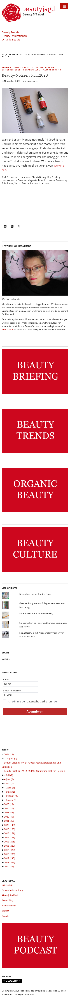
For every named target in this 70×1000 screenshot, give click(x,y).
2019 (9, 829)
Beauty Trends (10, 32)
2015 (9, 845)
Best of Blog (7, 900)
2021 (9, 820)
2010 (9, 866)
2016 (9, 841)
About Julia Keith (10, 895)
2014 (9, 849)
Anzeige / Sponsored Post (17, 67)
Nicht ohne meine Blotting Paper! (35, 593)
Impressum (7, 884)
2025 (9, 804)
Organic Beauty (11, 39)
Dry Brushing (53, 177)
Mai (9, 783)
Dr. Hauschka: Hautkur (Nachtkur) (36, 613)
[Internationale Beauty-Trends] (35, 453)
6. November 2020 (11, 81)
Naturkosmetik (52, 70)
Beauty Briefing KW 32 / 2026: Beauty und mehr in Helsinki (35, 771)
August (11, 758)
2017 (9, 837)
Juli (9, 775)
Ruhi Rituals (7, 183)
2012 (9, 858)
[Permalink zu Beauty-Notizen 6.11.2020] (35, 132)
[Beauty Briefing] (35, 393)
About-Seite (7, 329)
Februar (12, 795)
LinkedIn (12, 228)
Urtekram (44, 183)
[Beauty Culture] (35, 571)
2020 (9, 825)
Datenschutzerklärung (40, 701)
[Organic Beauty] (35, 512)
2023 (9, 812)
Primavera (49, 180)
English (5, 910)
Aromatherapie (45, 67)
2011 (9, 862)
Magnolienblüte (35, 180)
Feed (19, 228)
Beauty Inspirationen (14, 36)
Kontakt (5, 916)
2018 (9, 833)
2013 (9, 854)
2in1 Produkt (8, 177)
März (10, 791)
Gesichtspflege (11, 70)
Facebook (26, 228)
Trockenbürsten (30, 183)
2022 (9, 816)
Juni (10, 779)
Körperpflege (31, 70)
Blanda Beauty (39, 177)
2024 (9, 808)
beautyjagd (32, 81)
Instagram (5, 228)
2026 (9, 754)
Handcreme (8, 180)
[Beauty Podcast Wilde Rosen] (35, 967)
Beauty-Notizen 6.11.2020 (25, 75)
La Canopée (21, 180)
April (10, 787)
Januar (11, 800)
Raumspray (61, 180)
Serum (17, 183)
